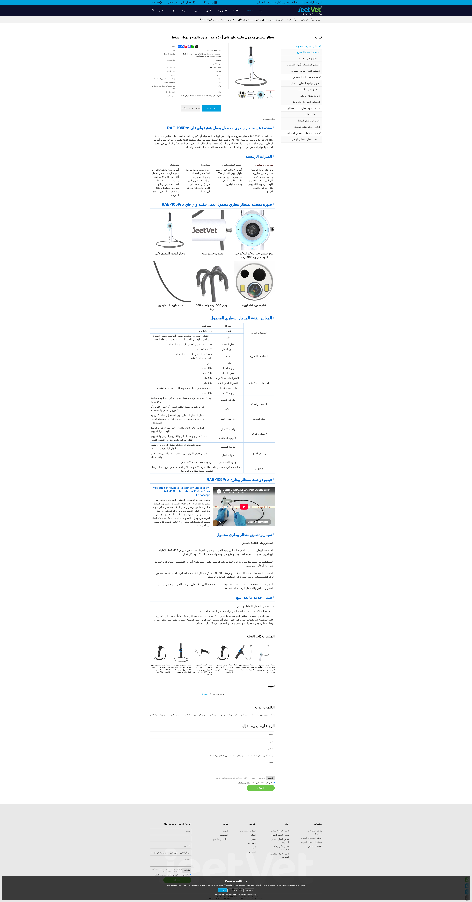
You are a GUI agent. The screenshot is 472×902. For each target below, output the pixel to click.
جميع (314, 20)
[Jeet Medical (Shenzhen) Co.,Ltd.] (309, 9)
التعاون (208, 10)
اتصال (161, 10)
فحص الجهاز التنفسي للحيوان (279, 855)
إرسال (260, 787)
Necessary (251, 895)
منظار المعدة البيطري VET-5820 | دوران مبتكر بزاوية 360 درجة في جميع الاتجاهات (223, 668)
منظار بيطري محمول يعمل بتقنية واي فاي (235, 715)
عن (174, 10)
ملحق (269, 778)
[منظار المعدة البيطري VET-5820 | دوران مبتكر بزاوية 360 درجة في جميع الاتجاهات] (223, 652)
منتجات (250, 10)
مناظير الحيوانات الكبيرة (311, 838)
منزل (319, 20)
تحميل (225, 831)
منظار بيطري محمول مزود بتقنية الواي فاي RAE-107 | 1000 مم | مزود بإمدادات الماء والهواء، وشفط (181, 668)
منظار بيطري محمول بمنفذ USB (263, 715)
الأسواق (223, 10)
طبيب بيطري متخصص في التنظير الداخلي (165, 715)
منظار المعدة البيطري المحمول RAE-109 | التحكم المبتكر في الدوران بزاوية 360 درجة (265, 668)
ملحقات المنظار (315, 846)
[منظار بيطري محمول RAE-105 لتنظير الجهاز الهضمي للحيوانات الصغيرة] (244, 652)
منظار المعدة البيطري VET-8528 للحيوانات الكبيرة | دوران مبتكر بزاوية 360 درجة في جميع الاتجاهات (202, 670)
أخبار (253, 847)
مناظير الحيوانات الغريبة (311, 842)
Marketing (218, 895)
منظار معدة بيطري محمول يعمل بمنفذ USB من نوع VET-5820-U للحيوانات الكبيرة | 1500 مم (160, 668)
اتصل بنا (252, 852)
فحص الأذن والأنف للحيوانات (281, 848)
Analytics (240, 895)
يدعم (186, 10)
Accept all (222, 890)
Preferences (230, 895)
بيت (260, 10)
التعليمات (252, 843)
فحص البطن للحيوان (280, 835)
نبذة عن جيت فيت (248, 831)
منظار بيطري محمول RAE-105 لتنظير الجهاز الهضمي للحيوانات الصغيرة (244, 667)
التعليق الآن (204, 694)
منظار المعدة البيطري (285, 20)
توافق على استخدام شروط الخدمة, (255, 783)
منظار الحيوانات (186, 715)
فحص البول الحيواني (280, 831)
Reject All (249, 890)
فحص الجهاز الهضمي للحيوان (280, 841)
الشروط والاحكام (243, 783)
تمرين (196, 10)
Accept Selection (236, 890)
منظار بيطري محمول (302, 20)
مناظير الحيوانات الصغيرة (315, 832)
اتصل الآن (209, 108)
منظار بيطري (198, 715)
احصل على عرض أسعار (180, 2)
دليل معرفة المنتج (220, 839)
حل (236, 10)
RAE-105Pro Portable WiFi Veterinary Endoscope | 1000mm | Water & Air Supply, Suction (202, 55)
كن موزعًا (209, 2)
